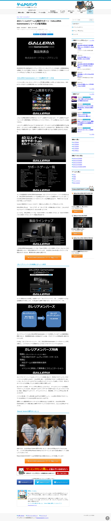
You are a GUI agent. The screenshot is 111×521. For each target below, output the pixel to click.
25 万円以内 (76, 148)
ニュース (75, 34)
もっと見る (92, 40)
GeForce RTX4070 (77, 162)
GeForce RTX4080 (77, 160)
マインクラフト (76, 180)
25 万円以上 (76, 150)
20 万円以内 (76, 146)
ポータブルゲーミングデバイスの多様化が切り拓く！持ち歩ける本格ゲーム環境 (85, 107)
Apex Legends (76, 182)
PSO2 (74, 178)
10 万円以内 (76, 142)
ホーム (18, 16)
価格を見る (78, 211)
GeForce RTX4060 (77, 164)
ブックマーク (50, 34)
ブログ (21, 16)
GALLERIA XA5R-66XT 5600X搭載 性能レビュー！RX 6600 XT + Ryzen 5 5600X (86, 47)
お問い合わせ (21, 515)
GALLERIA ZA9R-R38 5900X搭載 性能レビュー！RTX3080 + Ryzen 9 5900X (86, 65)
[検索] (91, 20)
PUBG (74, 176)
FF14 (74, 174)
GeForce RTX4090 (77, 158)
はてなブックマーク (62, 482)
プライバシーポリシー (32, 515)
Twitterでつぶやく (44, 482)
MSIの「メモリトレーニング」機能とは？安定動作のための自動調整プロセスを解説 (86, 123)
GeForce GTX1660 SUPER (79, 166)
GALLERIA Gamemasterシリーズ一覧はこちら (43, 257)
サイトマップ (43, 515)
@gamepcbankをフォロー (32, 505)
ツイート (37, 34)
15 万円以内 (76, 144)
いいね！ (43, 34)
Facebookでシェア (26, 482)
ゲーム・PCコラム (78, 30)
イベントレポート (26, 16)
